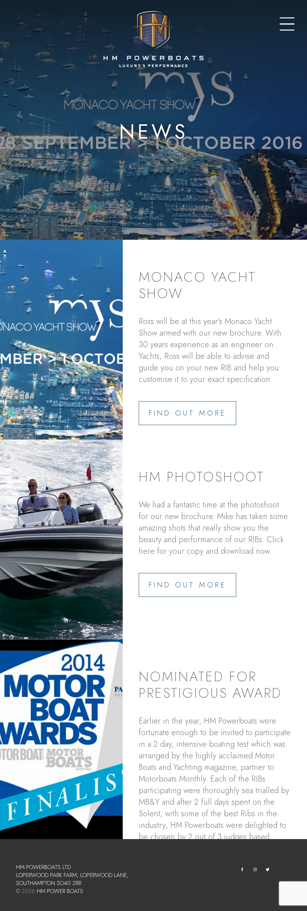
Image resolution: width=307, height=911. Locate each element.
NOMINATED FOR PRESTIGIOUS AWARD (210, 685)
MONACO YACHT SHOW (197, 285)
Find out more (187, 413)
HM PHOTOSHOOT (201, 477)
